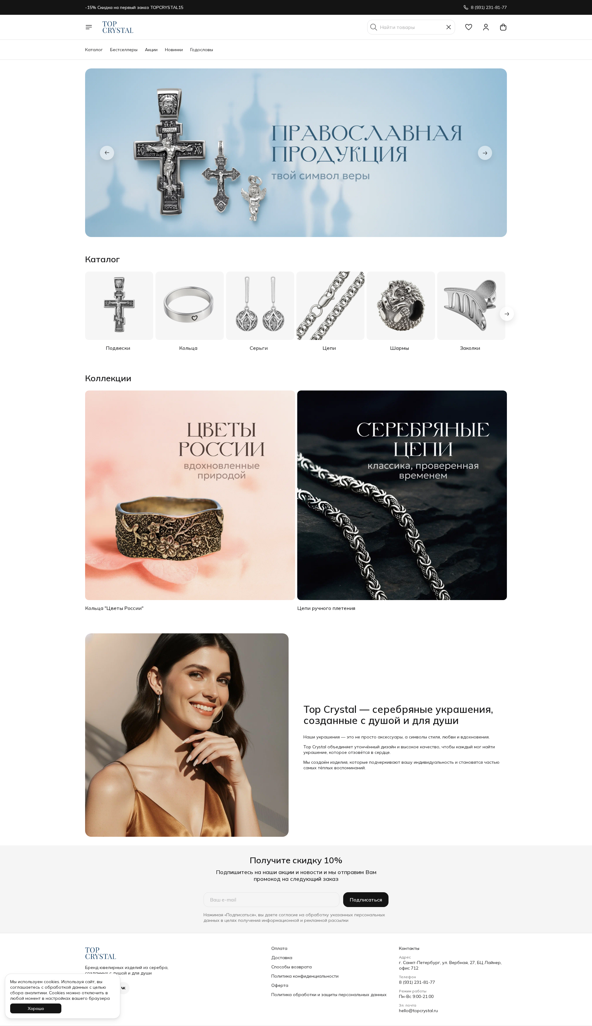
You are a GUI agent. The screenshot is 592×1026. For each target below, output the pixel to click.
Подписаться (366, 900)
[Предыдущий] (107, 153)
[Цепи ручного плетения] (402, 495)
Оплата (279, 948)
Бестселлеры (124, 49)
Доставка (281, 957)
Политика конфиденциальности (305, 976)
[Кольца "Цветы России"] (190, 495)
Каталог (94, 49)
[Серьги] (260, 306)
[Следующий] (485, 153)
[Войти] (486, 27)
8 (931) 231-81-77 (417, 982)
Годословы (201, 49)
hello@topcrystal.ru (418, 1010)
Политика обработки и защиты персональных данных (329, 994)
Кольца (188, 348)
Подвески (118, 348)
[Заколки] (471, 306)
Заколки (470, 348)
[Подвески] (119, 306)
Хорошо (36, 1008)
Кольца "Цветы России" (114, 608)
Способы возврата (291, 967)
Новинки (174, 49)
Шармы (399, 348)
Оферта (279, 985)
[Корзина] (503, 27)
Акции (151, 49)
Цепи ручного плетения (326, 608)
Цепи (329, 348)
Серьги (259, 348)
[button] (468, 27)
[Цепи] (330, 306)
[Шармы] (401, 306)
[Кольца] (189, 306)
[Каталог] (88, 27)
